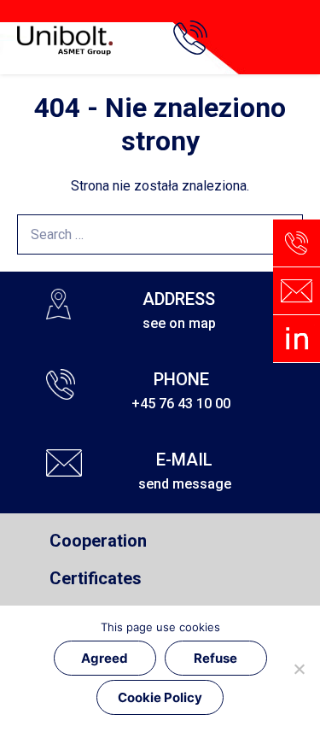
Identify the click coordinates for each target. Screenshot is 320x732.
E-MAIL (184, 459)
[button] (292, 37)
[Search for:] (160, 234)
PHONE (181, 379)
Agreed (104, 658)
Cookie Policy (160, 697)
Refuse (215, 658)
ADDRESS (179, 299)
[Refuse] (298, 668)
